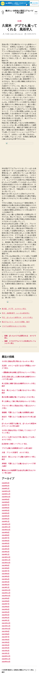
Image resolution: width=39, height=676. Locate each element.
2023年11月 (6, 560)
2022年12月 (6, 590)
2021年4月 (5, 645)
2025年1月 (5, 521)
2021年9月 (5, 631)
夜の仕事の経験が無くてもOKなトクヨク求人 (18, 397)
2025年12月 (6, 491)
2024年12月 (6, 524)
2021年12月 (6, 623)
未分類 (19, 21)
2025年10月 (6, 497)
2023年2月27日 (31, 34)
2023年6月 (5, 574)
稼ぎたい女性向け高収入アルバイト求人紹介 (19, 12)
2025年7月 (5, 505)
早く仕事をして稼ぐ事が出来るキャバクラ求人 (19, 401)
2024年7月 (5, 538)
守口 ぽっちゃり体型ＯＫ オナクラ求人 (17, 318)
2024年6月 (5, 541)
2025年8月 (5, 502)
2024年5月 (5, 543)
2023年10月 (6, 563)
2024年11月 (6, 527)
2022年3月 (5, 615)
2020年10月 (6, 662)
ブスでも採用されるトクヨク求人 (14, 326)
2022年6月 (5, 607)
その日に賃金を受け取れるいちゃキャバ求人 (18, 361)
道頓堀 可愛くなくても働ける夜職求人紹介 (18, 412)
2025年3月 (5, 516)
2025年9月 (5, 499)
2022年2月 (5, 618)
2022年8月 (5, 601)
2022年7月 (5, 604)
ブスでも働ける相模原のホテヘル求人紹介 (17, 448)
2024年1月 (5, 554)
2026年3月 (5, 483)
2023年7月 (5, 571)
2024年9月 (5, 532)
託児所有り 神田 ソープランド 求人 (14, 444)
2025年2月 (5, 519)
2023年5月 (5, 576)
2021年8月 (5, 634)
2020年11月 (6, 659)
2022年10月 (6, 596)
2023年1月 (5, 587)
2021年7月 (5, 637)
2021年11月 (6, 626)
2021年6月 (5, 640)
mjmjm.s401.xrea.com (16, 34)
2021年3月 (5, 648)
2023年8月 (5, 568)
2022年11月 (6, 593)
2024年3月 (5, 549)
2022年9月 (5, 598)
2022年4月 (5, 612)
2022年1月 (5, 620)
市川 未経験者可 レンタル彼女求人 (16, 313)
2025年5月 (5, 510)
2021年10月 (6, 629)
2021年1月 (5, 653)
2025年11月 (6, 494)
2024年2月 (5, 552)
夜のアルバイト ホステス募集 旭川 (16, 322)
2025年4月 (5, 513)
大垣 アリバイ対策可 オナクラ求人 (15, 452)
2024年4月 (5, 546)
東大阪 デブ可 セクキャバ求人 (14, 309)
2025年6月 (5, 508)
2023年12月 (6, 557)
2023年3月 (5, 582)
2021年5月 (5, 642)
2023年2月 (5, 585)
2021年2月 (5, 651)
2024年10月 (6, 530)
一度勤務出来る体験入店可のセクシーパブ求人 (19, 372)
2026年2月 (5, 486)
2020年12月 (6, 656)
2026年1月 (5, 488)
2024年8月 (5, 535)
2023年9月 (5, 565)
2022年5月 (5, 609)
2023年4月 (5, 579)
